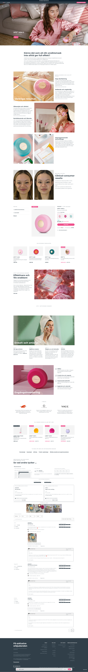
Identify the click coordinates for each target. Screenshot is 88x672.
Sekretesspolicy (72, 655)
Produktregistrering (61, 644)
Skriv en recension (68, 206)
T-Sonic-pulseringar (43, 452)
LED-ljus (35, 452)
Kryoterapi (29, 452)
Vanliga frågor (44, 651)
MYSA (73, 650)
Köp (69, 669)
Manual (15, 215)
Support (63, 646)
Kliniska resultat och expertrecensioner (59, 452)
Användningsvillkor (71, 654)
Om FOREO (72, 644)
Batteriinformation (43, 653)
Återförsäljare (72, 652)
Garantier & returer (43, 649)
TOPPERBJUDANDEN (81, 2)
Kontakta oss (44, 644)
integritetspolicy (19, 659)
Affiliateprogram (72, 646)
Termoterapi (22, 452)
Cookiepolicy (72, 660)
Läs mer (15, 293)
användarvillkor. (25, 659)
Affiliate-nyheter (72, 648)
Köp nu (16, 37)
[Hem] (44, 6)
